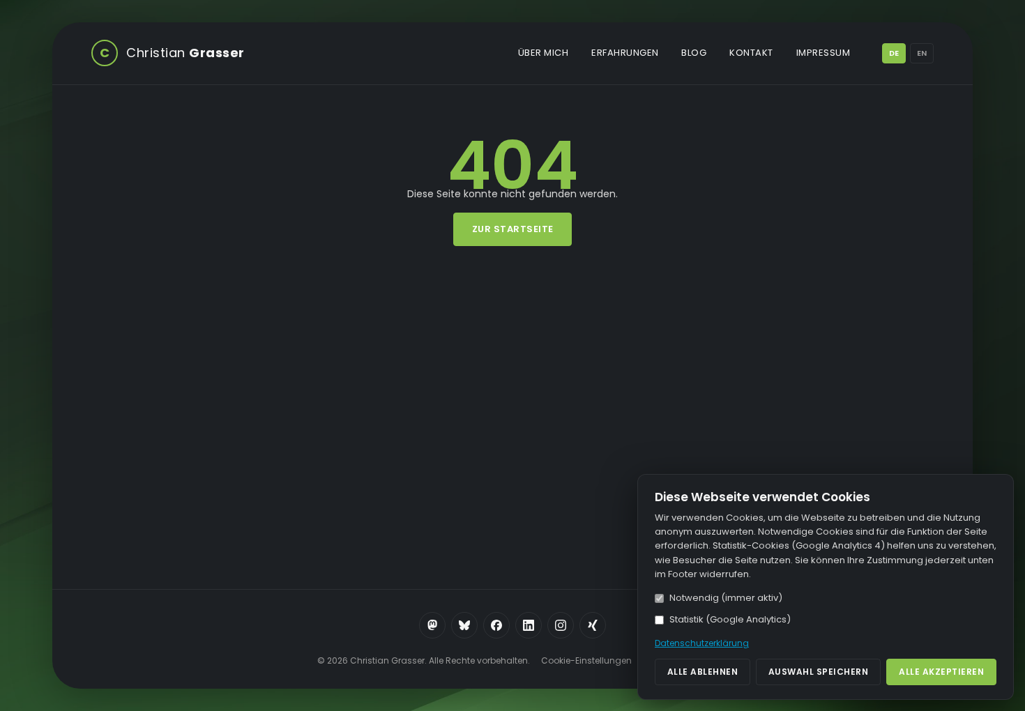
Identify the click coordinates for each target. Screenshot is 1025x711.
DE (894, 53)
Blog (693, 52)
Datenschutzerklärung (702, 643)
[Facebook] (496, 625)
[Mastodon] (432, 625)
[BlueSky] (464, 625)
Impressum (823, 52)
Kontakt (751, 52)
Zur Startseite (513, 229)
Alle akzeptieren (941, 672)
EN (922, 53)
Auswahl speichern (818, 672)
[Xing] (592, 625)
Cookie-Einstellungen (586, 660)
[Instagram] (560, 625)
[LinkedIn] (528, 625)
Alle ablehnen (702, 672)
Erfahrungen (625, 52)
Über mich (543, 52)
